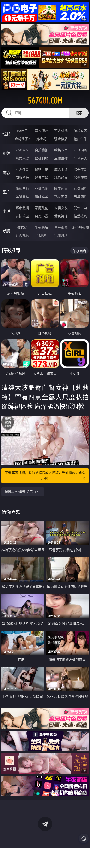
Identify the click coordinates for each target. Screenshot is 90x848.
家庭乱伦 (41, 207)
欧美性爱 (80, 169)
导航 (6, 230)
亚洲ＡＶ (22, 150)
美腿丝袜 (22, 196)
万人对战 (61, 130)
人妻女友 (61, 207)
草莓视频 (61, 227)
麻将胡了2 (22, 139)
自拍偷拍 (41, 150)
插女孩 (22, 227)
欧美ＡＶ (61, 150)
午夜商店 (41, 227)
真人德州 (41, 130)
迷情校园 (22, 216)
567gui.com (45, 100)
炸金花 (41, 139)
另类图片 (80, 196)
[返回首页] (84, 838)
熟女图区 (61, 196)
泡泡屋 (41, 235)
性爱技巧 (80, 216)
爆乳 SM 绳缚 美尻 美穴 (23, 491)
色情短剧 (61, 235)
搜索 (79, 112)
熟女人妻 (22, 158)
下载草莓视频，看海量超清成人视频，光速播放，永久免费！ (45, 475)
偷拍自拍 (41, 169)
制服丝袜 (22, 177)
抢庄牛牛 (80, 139)
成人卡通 (61, 169)
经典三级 (41, 177)
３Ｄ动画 (80, 150)
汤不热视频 (80, 227)
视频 (6, 153)
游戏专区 (80, 130)
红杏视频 (22, 235)
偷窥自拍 (22, 188)
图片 (6, 192)
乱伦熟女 (61, 177)
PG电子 (22, 130)
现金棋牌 (61, 139)
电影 (6, 172)
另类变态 (80, 177)
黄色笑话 (61, 216)
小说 (6, 211)
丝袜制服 (41, 158)
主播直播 (61, 158)
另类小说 (41, 216)
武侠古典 (80, 207)
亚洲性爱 (22, 169)
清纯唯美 (41, 196)
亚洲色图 (41, 188)
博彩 (6, 134)
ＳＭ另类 (80, 158)
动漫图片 (80, 188)
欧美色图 (61, 188)
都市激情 (22, 207)
